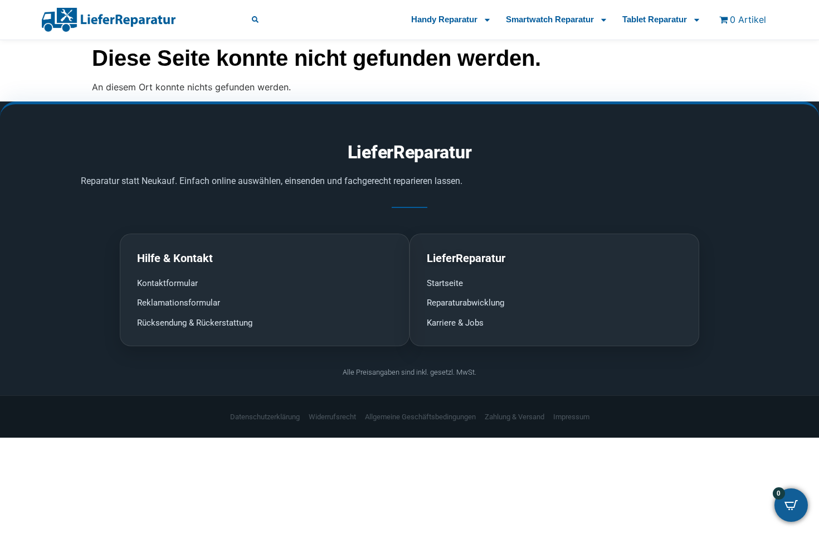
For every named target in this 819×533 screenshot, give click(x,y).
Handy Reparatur (444, 19)
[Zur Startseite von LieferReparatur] (133, 19)
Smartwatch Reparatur (550, 19)
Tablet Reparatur (654, 19)
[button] (255, 19)
